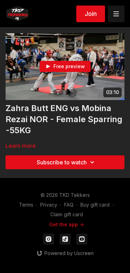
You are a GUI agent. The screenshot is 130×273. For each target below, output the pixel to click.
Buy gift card (95, 205)
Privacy (48, 205)
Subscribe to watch (62, 162)
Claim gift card (66, 214)
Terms (26, 205)
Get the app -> (66, 224)
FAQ (68, 205)
